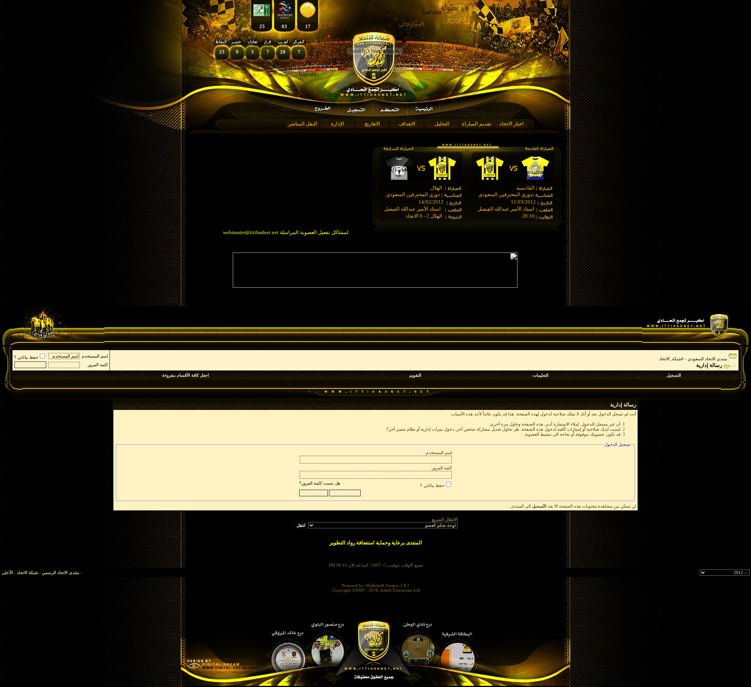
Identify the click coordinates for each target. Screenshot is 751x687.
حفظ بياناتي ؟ (26, 357)
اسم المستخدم (95, 356)
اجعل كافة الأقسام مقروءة (185, 375)
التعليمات (540, 375)
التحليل (442, 124)
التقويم (415, 375)
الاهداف (407, 124)
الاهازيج (372, 124)
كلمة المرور (98, 364)
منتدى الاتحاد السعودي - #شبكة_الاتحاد (693, 358)
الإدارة (337, 124)
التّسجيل (539, 506)
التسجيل (674, 375)
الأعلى (7, 572)
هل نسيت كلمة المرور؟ (319, 483)
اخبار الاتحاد (511, 124)
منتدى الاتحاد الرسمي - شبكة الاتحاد (48, 572)
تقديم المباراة (476, 124)
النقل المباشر (302, 124)
